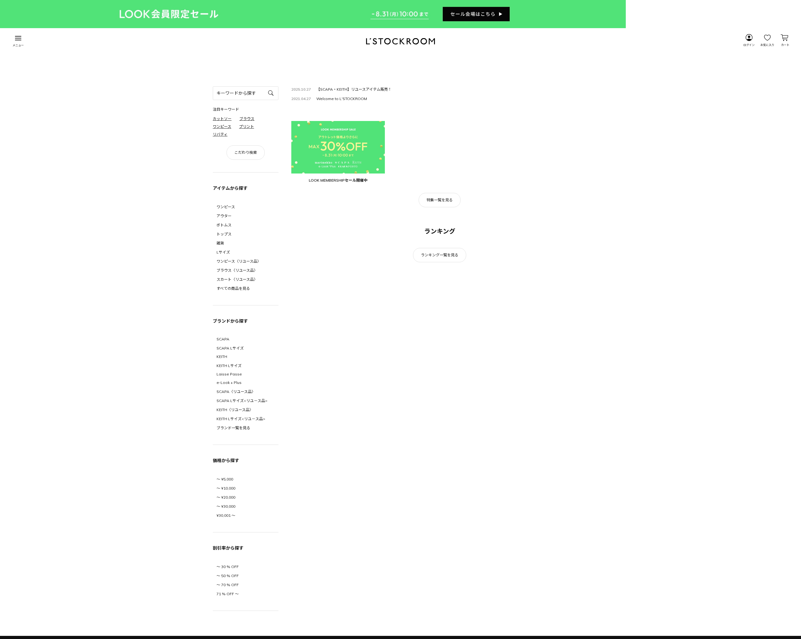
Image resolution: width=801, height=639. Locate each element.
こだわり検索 (245, 152)
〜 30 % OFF (228, 566)
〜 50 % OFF (228, 575)
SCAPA (223, 339)
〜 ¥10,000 (226, 488)
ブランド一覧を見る (233, 427)
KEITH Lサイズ (229, 365)
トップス (224, 234)
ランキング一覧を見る (439, 255)
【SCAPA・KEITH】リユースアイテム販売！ (354, 89)
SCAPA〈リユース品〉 (236, 391)
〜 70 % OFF (228, 584)
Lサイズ (223, 252)
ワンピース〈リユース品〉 (239, 261)
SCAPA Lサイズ (230, 348)
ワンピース (226, 206)
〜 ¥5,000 (225, 479)
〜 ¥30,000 (226, 506)
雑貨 (220, 243)
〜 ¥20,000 (226, 497)
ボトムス (224, 225)
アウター (224, 216)
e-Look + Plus (229, 382)
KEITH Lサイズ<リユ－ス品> (241, 418)
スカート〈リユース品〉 (237, 279)
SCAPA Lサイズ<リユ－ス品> (242, 400)
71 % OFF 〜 (228, 593)
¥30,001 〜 (226, 515)
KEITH (222, 356)
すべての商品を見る (233, 288)
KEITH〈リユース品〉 (235, 409)
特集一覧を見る (439, 200)
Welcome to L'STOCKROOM (341, 98)
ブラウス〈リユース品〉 (237, 270)
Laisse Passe (229, 374)
